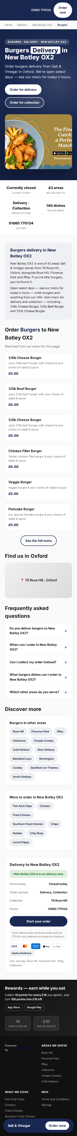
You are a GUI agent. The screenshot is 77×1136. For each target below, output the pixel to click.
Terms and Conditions (55, 1099)
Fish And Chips (22, 806)
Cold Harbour (21, 749)
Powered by (10, 1047)
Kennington (46, 758)
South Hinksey (22, 776)
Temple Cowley (44, 740)
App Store (14, 1007)
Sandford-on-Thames (44, 767)
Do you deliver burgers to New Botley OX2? (32, 630)
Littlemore (19, 740)
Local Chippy (21, 842)
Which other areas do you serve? (34, 692)
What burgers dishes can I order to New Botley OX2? (35, 677)
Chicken (45, 806)
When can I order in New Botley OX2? (33, 647)
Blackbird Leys (22, 758)
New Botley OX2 (42, 24)
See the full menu (38, 541)
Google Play (34, 1007)
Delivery (22, 24)
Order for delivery (23, 90)
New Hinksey (46, 749)
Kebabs (17, 833)
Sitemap (46, 1105)
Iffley (60, 731)
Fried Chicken (22, 815)
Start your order (38, 921)
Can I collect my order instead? (33, 662)
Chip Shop (36, 833)
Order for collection (24, 102)
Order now (63, 10)
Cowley (18, 767)
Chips (54, 824)
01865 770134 (41, 10)
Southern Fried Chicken (28, 824)
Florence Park (40, 731)
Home (8, 24)
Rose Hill (18, 731)
